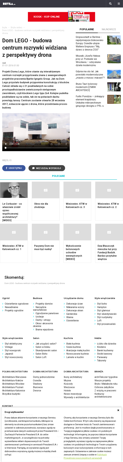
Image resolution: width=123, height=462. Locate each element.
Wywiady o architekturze (76, 397)
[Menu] (119, 4)
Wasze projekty (102, 380)
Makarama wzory (75, 307)
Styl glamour (103, 310)
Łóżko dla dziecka (106, 343)
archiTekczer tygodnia (105, 377)
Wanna (69, 317)
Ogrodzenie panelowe (47, 313)
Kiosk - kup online (47, 16)
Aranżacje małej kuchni (78, 350)
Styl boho (102, 303)
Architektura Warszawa (14, 377)
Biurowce (38, 387)
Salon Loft (41, 357)
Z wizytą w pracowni (105, 390)
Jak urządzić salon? (46, 343)
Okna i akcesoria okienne (43, 325)
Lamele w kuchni (75, 357)
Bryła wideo (16, 27)
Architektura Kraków (12, 380)
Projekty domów (44, 303)
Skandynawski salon (46, 350)
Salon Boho (41, 353)
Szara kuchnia (73, 347)
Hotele (67, 390)
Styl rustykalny (104, 317)
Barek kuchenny (105, 350)
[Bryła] (9, 4)
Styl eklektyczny (13, 343)
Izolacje (40, 316)
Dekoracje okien (74, 310)
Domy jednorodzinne (44, 377)
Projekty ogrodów (14, 310)
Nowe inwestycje (73, 393)
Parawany (102, 357)
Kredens (101, 347)
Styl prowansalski (106, 324)
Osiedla (37, 380)
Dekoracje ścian (74, 303)
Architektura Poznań (12, 387)
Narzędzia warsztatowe (40, 308)
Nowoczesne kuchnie (77, 353)
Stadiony (37, 383)
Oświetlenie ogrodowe (16, 303)
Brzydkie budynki (11, 393)
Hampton (101, 307)
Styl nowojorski (13, 350)
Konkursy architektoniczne (103, 395)
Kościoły (68, 383)
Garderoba (71, 314)
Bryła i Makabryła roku (105, 383)
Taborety (101, 360)
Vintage (9, 347)
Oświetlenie (72, 320)
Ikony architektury (73, 377)
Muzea (67, 380)
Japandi (9, 353)
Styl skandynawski (107, 314)
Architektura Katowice (13, 390)
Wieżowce (69, 387)
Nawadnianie (11, 307)
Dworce (37, 390)
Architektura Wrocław (13, 383)
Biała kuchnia (73, 343)
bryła (4, 27)
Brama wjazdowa (44, 329)
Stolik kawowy (104, 353)
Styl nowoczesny (14, 357)
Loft (99, 320)
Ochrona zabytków (104, 387)
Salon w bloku (43, 347)
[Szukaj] (110, 4)
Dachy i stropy (43, 320)
